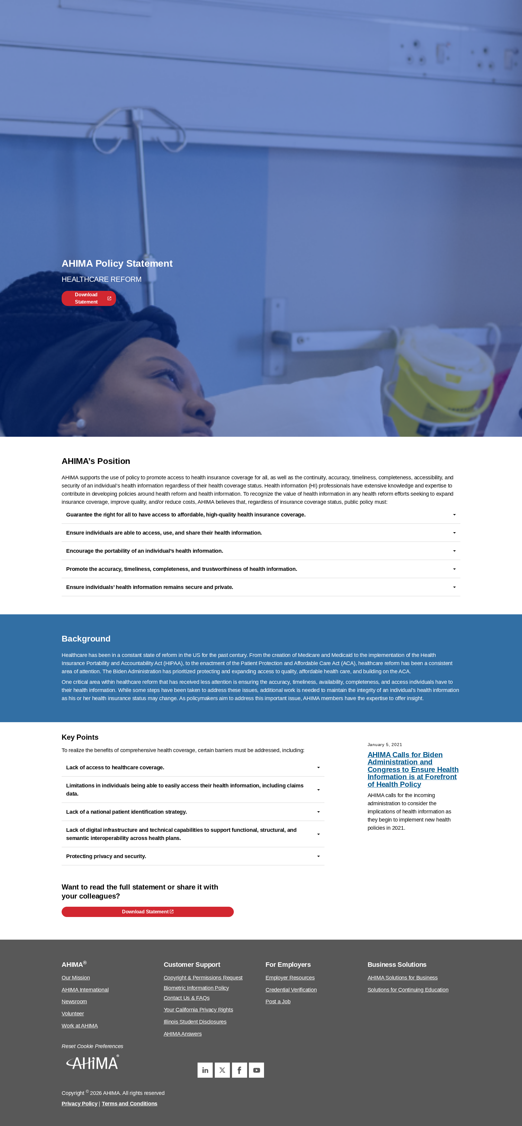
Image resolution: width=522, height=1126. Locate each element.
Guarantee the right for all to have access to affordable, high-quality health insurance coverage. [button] (186, 515)
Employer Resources (290, 978)
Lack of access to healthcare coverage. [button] (115, 767)
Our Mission (76, 978)
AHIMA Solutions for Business (403, 978)
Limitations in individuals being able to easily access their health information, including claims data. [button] (185, 790)
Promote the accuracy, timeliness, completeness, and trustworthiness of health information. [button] (181, 569)
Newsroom (74, 1002)
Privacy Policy (80, 1104)
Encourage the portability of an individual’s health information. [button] (144, 551)
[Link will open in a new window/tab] (205, 1070)
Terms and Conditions (129, 1104)
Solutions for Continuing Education (408, 990)
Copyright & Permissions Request (203, 978)
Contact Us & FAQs (187, 998)
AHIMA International (85, 990)
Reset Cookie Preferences (92, 1046)
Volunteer (73, 1014)
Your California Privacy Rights (198, 1010)
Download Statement (86, 298)
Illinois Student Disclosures (195, 1022)
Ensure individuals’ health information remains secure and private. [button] (149, 587)
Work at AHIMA (80, 1026)
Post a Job (278, 1002)
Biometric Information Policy (196, 988)
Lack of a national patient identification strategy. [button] (126, 812)
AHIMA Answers (183, 1034)
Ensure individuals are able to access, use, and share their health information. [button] (164, 533)
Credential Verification (291, 990)
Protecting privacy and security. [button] (106, 856)
